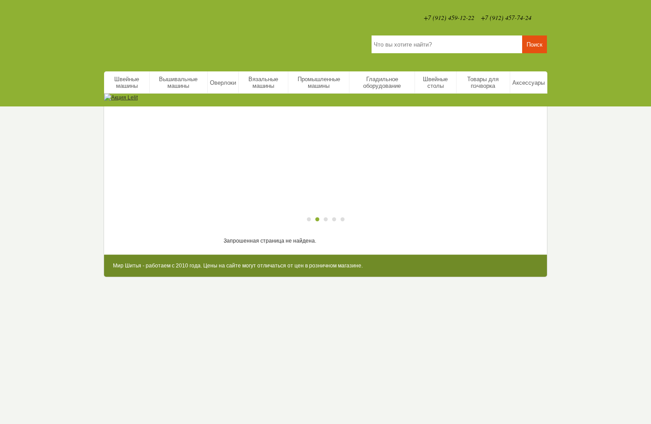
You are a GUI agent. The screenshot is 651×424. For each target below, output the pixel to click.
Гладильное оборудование (382, 82)
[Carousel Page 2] (317, 219)
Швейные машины (126, 82)
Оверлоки (223, 82)
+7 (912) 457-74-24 (506, 17)
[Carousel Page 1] (309, 219)
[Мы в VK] (542, 17)
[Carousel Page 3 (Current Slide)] (326, 219)
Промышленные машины (319, 82)
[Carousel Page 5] (343, 219)
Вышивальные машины (178, 82)
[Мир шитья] (199, 33)
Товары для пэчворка (483, 82)
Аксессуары (528, 82)
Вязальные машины (263, 82)
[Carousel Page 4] (334, 219)
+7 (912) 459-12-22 (449, 17)
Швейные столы (435, 82)
